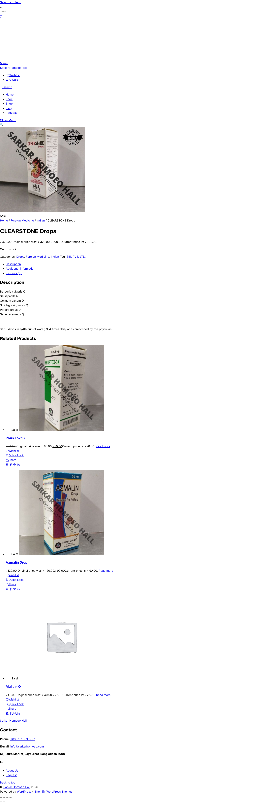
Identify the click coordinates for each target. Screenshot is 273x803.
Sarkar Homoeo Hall (16, 787)
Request (11, 112)
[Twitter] (7, 464)
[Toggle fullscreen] (4, 797)
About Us (12, 770)
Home (10, 94)
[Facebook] (11, 464)
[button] (2, 124)
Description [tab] (13, 264)
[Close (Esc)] (10, 797)
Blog (9, 108)
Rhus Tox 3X (16, 438)
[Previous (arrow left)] (1, 801)
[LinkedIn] (18, 464)
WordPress (24, 791)
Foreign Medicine (22, 220)
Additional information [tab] (20, 268)
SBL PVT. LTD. (76, 256)
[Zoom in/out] (1, 797)
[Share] (7, 797)
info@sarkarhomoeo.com (27, 746)
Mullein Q (13, 687)
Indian (41, 220)
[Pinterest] (15, 464)
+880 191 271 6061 (22, 739)
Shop (9, 103)
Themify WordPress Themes (53, 791)
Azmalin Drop (16, 562)
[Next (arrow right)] (4, 801)
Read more (103, 446)
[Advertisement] (136, 40)
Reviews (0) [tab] (14, 273)
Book (9, 99)
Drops (20, 256)
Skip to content (10, 2)
